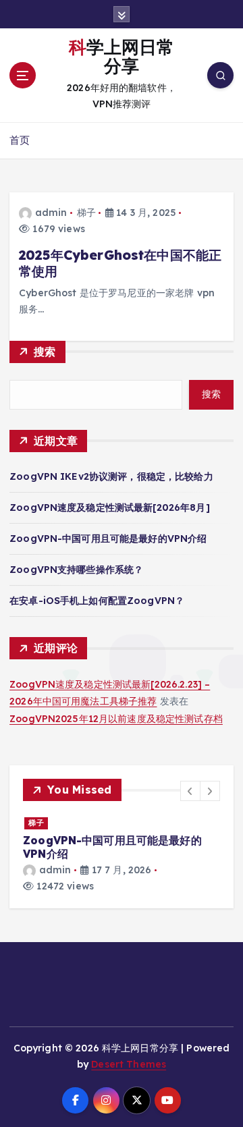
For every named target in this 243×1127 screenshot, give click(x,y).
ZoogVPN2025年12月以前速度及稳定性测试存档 (116, 719)
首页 (19, 140)
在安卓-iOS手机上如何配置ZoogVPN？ (96, 601)
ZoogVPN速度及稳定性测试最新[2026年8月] (109, 507)
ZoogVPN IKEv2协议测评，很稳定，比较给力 (111, 476)
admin (51, 213)
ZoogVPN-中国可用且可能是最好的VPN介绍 (108, 538)
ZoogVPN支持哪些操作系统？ (76, 570)
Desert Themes (128, 1064)
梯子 (86, 213)
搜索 (45, 351)
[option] (121, 855)
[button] (190, 791)
